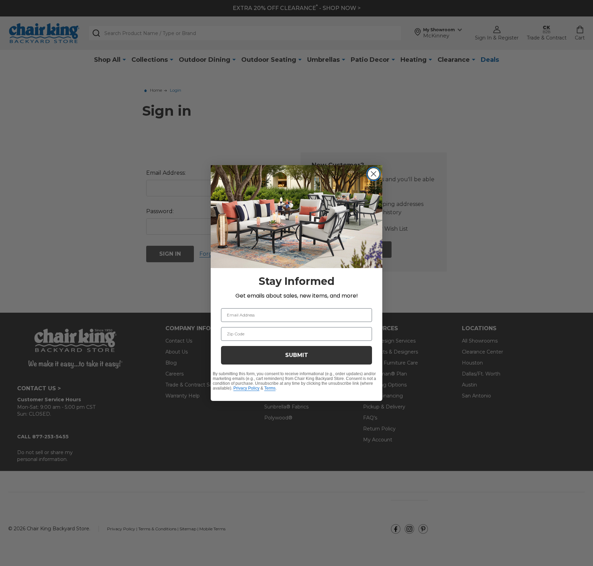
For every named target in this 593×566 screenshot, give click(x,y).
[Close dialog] (374, 174)
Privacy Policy (246, 388)
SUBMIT (296, 355)
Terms (270, 388)
